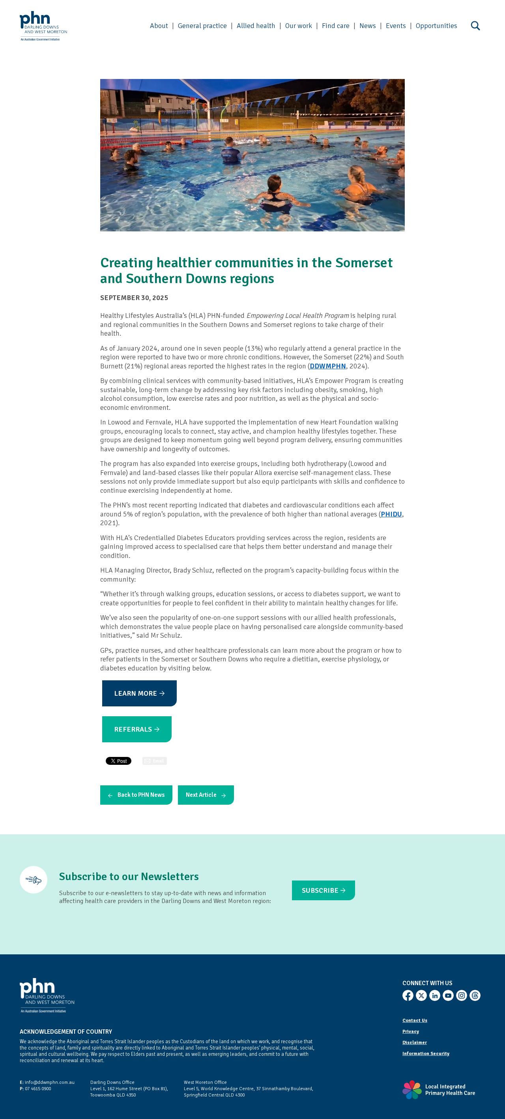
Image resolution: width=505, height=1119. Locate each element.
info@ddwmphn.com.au (47, 1082)
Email (158, 761)
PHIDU (391, 514)
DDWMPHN (328, 366)
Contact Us (414, 1020)
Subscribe (320, 890)
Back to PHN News (141, 794)
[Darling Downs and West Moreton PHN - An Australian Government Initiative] (43, 26)
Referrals (133, 729)
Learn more (135, 693)
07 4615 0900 (35, 1089)
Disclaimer (414, 1043)
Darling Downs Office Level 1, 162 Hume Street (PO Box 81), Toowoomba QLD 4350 (129, 1089)
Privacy (410, 1032)
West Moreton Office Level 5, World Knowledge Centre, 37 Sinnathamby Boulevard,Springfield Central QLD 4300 (248, 1089)
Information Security (425, 1054)
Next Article (201, 794)
